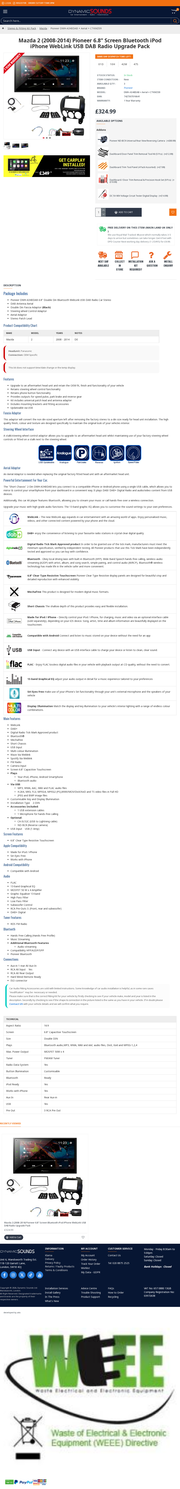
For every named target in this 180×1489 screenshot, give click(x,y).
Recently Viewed (10, 1123)
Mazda (43, 28)
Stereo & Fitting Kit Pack (22, 28)
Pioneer (128, 87)
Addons (101, 129)
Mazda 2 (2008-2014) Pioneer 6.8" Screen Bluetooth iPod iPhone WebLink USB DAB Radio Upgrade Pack (45, 1224)
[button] (43, 137)
